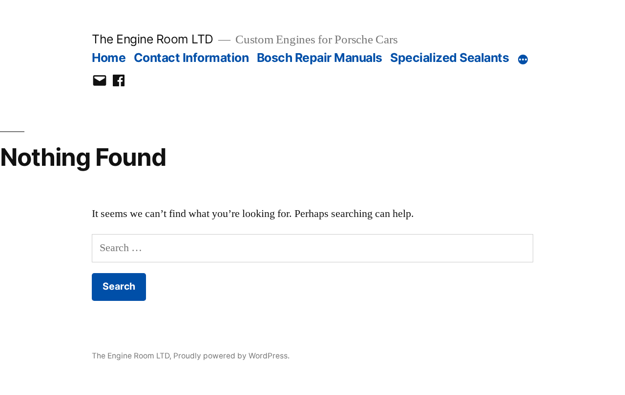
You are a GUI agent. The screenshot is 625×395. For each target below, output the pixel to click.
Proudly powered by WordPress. (231, 355)
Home (108, 57)
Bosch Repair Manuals (319, 57)
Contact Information (191, 57)
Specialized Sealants (449, 57)
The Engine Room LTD (152, 39)
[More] (523, 59)
